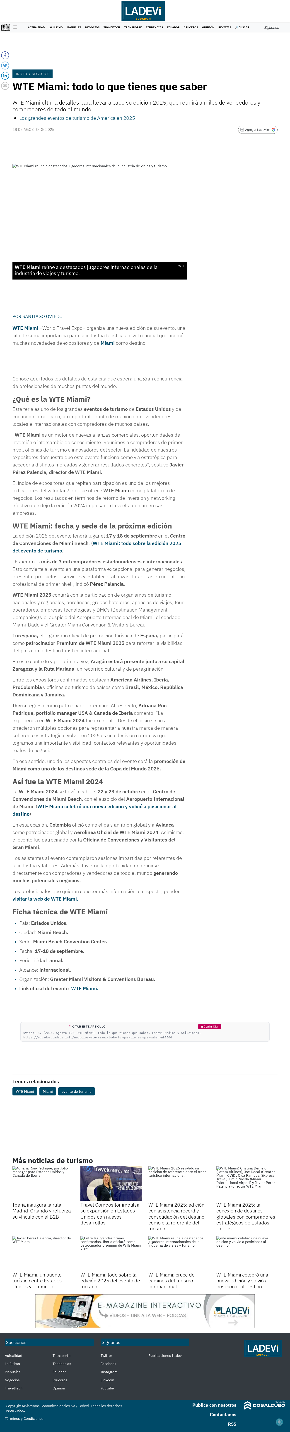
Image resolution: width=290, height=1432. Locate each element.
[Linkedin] (5, 76)
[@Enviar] (5, 86)
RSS (232, 1424)
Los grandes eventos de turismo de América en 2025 (77, 118)
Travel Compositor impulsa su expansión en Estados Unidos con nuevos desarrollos (110, 1213)
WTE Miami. (85, 988)
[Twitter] (5, 65)
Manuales (74, 27)
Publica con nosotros (214, 1405)
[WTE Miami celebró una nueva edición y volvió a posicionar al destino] (247, 1253)
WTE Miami (25, 1091)
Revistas (224, 27)
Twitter (106, 1355)
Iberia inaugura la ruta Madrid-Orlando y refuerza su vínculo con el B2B (41, 1210)
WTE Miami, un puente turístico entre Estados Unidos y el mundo (37, 1280)
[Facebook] (5, 55)
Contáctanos (223, 1414)
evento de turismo (77, 1091)
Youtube (107, 1388)
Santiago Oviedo (42, 316)
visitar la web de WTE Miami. (45, 898)
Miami (108, 342)
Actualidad (36, 27)
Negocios (92, 27)
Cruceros (191, 27)
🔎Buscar (242, 27)
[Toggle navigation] (14, 27)
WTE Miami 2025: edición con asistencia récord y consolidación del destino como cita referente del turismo (176, 1216)
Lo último (56, 27)
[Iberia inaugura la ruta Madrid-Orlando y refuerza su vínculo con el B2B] (43, 1183)
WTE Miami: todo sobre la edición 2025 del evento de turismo (110, 1280)
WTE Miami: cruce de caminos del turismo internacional (171, 1280)
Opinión (208, 27)
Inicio (21, 74)
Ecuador (173, 27)
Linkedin (107, 1380)
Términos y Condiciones (24, 1418)
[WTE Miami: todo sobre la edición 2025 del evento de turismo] (111, 1253)
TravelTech (112, 27)
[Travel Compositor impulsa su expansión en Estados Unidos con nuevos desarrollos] (111, 1183)
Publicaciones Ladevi (165, 1355)
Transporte (133, 27)
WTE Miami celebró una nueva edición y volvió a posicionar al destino (242, 1280)
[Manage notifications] (279, 1422)
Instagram (109, 1372)
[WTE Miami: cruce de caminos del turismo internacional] (179, 1253)
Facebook (108, 1363)
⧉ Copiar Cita (209, 1026)
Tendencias (154, 27)
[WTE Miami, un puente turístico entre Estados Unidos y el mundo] (43, 1253)
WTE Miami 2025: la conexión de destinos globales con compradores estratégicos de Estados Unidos (245, 1216)
